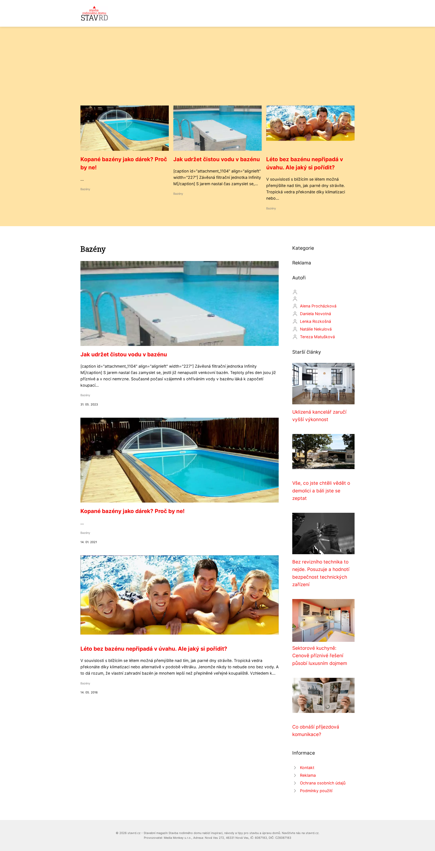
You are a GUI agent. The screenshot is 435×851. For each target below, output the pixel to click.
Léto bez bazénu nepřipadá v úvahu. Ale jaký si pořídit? (153, 648)
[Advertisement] (217, 71)
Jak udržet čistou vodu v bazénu (216, 159)
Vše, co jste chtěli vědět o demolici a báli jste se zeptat (321, 490)
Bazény (85, 189)
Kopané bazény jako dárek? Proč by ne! (132, 511)
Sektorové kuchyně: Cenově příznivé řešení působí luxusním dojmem (319, 655)
